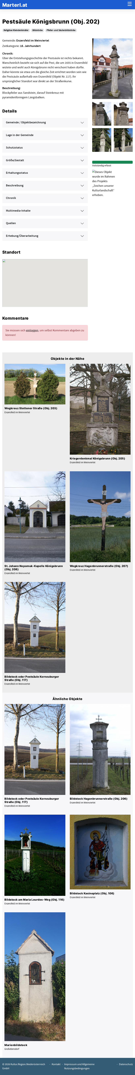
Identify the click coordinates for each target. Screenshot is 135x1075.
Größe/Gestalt (15, 160)
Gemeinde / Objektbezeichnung (26, 122)
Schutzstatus (14, 148)
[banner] (14, 4)
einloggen (32, 330)
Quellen (11, 223)
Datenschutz (126, 1064)
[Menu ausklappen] (129, 5)
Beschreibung (14, 186)
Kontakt (56, 1064)
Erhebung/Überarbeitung (22, 236)
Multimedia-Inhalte (18, 211)
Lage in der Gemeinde (19, 135)
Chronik (11, 198)
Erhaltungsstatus (17, 173)
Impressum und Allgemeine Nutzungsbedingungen (79, 1066)
